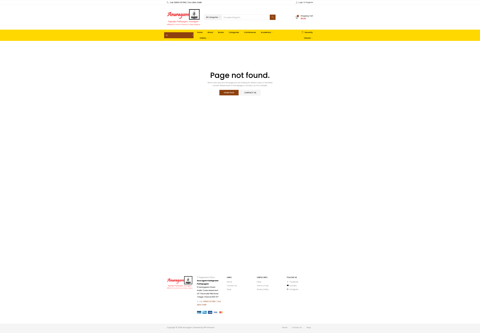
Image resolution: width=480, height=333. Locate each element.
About (210, 32)
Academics (266, 32)
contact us (250, 92)
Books (221, 32)
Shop (229, 289)
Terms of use (262, 285)
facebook (293, 282)
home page (229, 92)
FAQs (259, 282)
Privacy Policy (263, 289)
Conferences (250, 32)
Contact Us (232, 285)
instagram (293, 289)
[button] (213, 17)
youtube (293, 285)
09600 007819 (209, 301)
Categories (234, 32)
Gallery (203, 38)
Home (199, 32)
